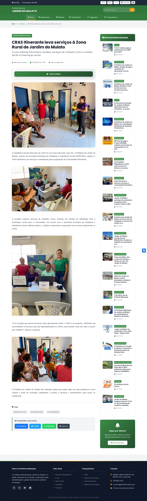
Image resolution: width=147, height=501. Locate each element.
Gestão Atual (75, 17)
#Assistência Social (20, 412)
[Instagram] (19, 488)
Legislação (93, 17)
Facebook (22, 426)
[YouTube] (30, 488)
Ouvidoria (58, 488)
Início (32, 17)
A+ (104, 2)
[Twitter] (25, 488)
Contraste (126, 2)
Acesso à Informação (91, 478)
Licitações (58, 484)
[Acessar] (133, 2)
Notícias (61, 17)
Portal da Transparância (63, 475)
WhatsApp (50, 426)
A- (117, 2)
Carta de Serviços (90, 481)
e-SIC (57, 478)
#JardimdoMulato (53, 412)
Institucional (44, 17)
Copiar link (65, 426)
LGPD (86, 475)
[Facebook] (14, 488)
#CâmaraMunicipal (37, 412)
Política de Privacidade (91, 484)
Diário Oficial (59, 481)
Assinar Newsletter (118, 443)
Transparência (112, 17)
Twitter (36, 426)
